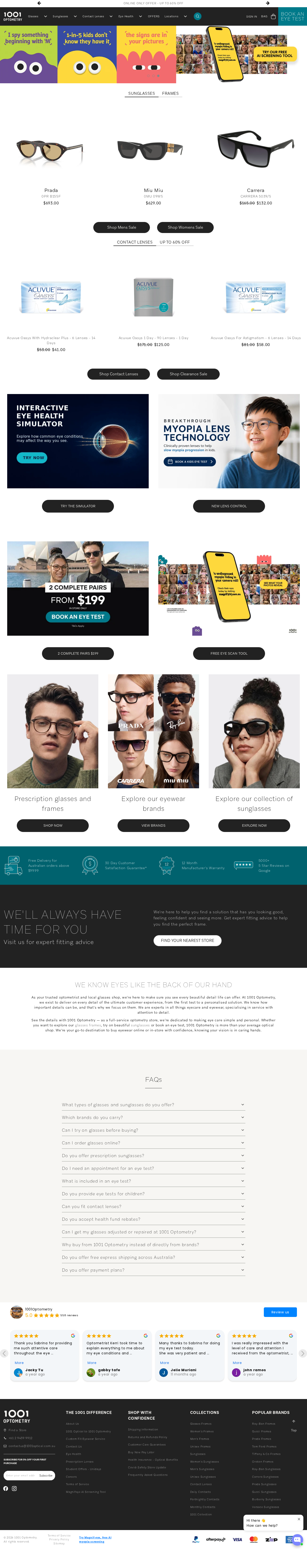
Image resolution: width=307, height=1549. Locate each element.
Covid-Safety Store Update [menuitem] (147, 1467)
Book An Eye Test (293, 16)
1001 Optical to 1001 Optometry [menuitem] (88, 1431)
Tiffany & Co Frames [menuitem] (266, 1454)
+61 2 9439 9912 (20, 1438)
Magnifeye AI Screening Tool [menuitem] (86, 1492)
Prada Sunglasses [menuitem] (264, 1484)
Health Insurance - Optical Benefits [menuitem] (153, 1459)
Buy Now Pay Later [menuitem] (141, 1452)
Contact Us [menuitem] (74, 1446)
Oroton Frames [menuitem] (262, 1461)
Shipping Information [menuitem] (143, 1429)
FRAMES (170, 93)
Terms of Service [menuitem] (77, 1484)
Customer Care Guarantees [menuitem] (147, 1444)
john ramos (182, 1370)
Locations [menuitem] (171, 16)
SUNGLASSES (141, 93)
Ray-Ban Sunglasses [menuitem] (266, 1469)
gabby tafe (36, 1370)
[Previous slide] (4, 1353)
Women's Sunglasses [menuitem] (204, 1461)
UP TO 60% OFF (175, 242)
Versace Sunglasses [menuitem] (265, 1507)
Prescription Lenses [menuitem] (79, 1461)
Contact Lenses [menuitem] (93, 16)
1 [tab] (148, 76)
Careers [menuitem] (71, 1476)
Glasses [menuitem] (33, 16)
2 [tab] (153, 76)
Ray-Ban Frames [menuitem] (263, 1423)
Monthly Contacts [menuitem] (202, 1507)
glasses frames (88, 1025)
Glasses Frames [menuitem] (201, 1423)
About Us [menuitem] (72, 1423)
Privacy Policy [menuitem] (59, 1539)
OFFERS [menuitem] (154, 16)
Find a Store (18, 1430)
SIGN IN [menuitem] (251, 16)
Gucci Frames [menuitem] (261, 1431)
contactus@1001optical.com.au (32, 1446)
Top (294, 1430)
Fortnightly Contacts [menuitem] (204, 1499)
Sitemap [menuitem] (59, 1543)
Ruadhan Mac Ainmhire (266, 1370)
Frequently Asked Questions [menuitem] (148, 1475)
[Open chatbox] (297, 1540)
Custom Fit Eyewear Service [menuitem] (85, 1439)
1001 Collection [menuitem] (201, 1514)
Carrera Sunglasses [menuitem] (265, 1476)
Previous (39, 3)
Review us (280, 1312)
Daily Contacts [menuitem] (200, 1492)
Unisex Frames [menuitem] (200, 1446)
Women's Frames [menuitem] (202, 1431)
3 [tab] (158, 76)
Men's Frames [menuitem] (199, 1439)
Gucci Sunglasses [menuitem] (264, 1492)
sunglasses (140, 1025)
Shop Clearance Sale (188, 374)
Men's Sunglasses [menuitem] (202, 1469)
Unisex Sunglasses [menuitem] (203, 1476)
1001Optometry (39, 1309)
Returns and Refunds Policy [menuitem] (147, 1437)
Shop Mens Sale (121, 227)
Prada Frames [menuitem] (261, 1439)
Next (267, 3)
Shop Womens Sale (185, 227)
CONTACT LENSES (135, 242)
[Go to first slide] (303, 1353)
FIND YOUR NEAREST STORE (187, 940)
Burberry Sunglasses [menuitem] (266, 1499)
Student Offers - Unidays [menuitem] (83, 1469)
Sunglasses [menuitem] (60, 16)
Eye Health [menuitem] (126, 16)
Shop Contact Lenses (118, 374)
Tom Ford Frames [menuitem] (264, 1446)
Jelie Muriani (111, 1370)
